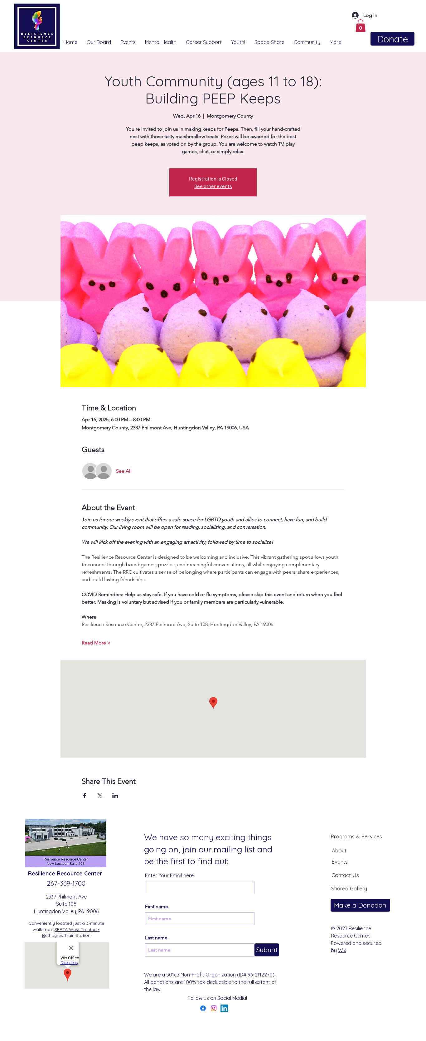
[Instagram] (213, 1008)
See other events (213, 186)
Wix (342, 950)
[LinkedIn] (224, 1008)
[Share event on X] (100, 795)
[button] (360, 25)
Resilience (42, 873)
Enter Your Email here (169, 875)
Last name (156, 937)
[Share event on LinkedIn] (115, 795)
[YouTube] (235, 1008)
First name (156, 906)
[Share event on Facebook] (85, 795)
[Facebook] (203, 1008)
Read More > (96, 643)
